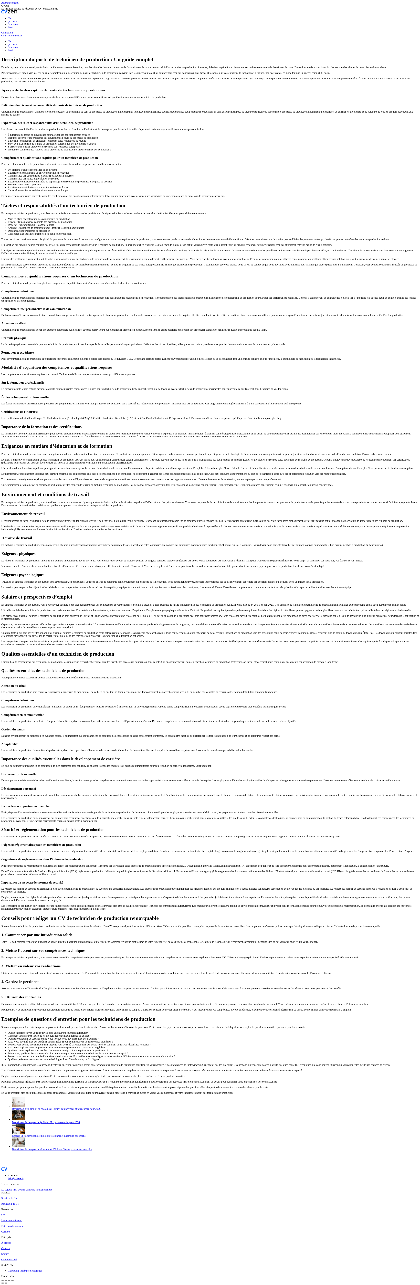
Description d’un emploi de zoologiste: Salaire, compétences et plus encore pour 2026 (56, 1108)
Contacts (5, 1248)
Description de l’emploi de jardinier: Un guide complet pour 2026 (46, 1122)
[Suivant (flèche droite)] (6, 1283)
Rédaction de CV (10, 1203)
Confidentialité (9, 1259)
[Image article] (18, 1106)
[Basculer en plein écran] (9, 1280)
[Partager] (6, 1280)
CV (3, 1214)
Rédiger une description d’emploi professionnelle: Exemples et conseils (48, 1135)
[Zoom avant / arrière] (12, 1280)
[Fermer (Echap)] (2, 1280)
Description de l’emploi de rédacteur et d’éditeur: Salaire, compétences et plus (52, 1149)
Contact (5, 35)
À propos (6, 1242)
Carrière (5, 1231)
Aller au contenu (10, 2)
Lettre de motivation (11, 1220)
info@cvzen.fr (15, 1178)
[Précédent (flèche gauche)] (2, 1283)
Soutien (5, 1254)
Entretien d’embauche (12, 1226)
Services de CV (9, 1198)
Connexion (7, 32)
